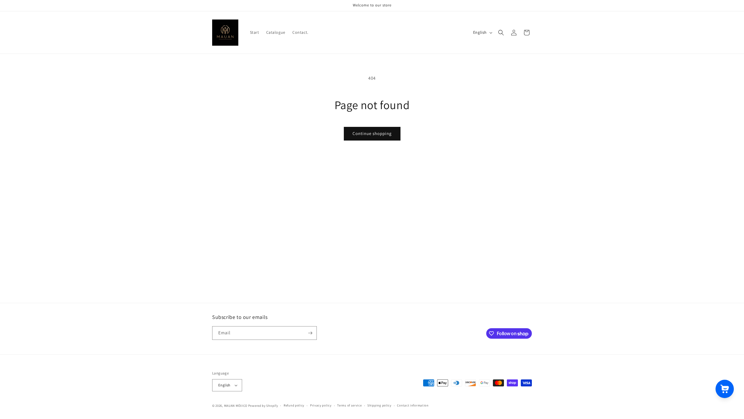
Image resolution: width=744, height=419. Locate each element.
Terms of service (349, 405)
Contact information (412, 405)
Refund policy (294, 405)
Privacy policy (321, 405)
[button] (501, 32)
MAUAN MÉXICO (235, 406)
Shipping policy (379, 405)
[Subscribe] (310, 333)
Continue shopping (372, 133)
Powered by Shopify (263, 406)
